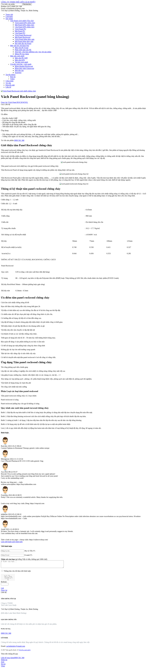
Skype (3, 664)
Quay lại (4, 590)
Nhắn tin (4, 660)
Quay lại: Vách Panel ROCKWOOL (14, 102)
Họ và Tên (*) (30, 551)
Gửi (2, 588)
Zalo (2, 662)
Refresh (4, 582)
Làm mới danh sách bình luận (12, 542)
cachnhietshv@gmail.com (15, 646)
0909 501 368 (19, 140)
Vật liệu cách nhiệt (25, 650)
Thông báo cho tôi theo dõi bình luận (17, 571)
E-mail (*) (28, 555)
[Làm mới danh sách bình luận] (9, 433)
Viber (3, 666)
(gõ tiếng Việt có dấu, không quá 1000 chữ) (24, 559)
